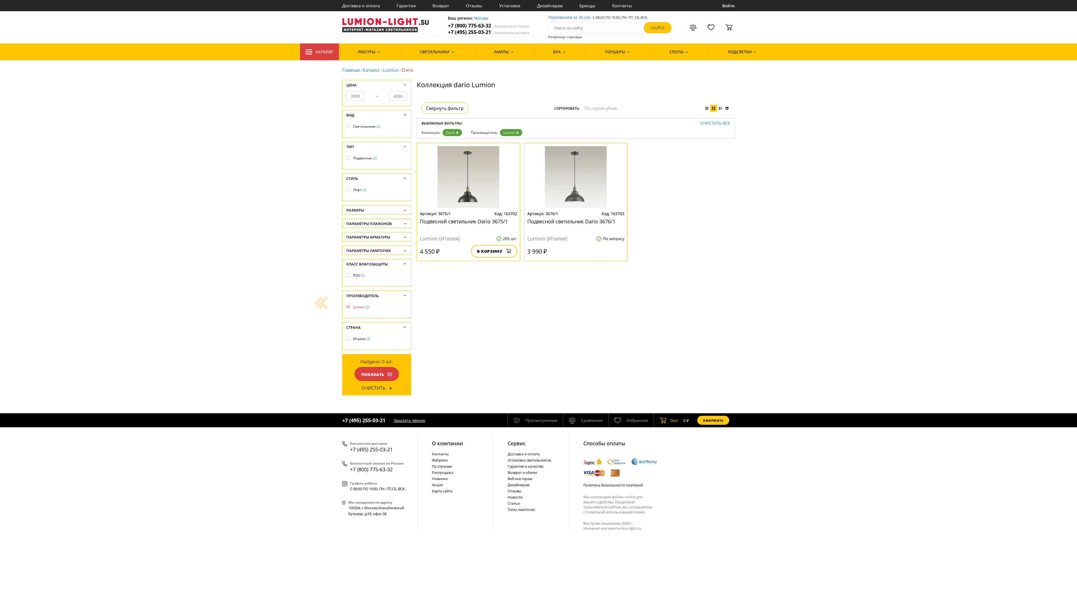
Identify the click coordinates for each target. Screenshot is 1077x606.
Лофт (360, 189)
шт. (674, 420)
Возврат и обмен (522, 472)
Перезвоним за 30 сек (569, 17)
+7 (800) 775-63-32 (488, 25)
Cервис (517, 443)
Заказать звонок (409, 420)
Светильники (367, 126)
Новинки (440, 478)
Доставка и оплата (361, 5)
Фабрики (440, 460)
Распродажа (442, 472)
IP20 (359, 275)
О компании (447, 443)
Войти (728, 5)
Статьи (514, 503)
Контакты (622, 5)
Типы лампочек (521, 509)
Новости (515, 497)
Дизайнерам (550, 5)
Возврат (440, 5)
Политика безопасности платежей (613, 485)
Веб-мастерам (520, 478)
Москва (481, 18)
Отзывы (474, 5)
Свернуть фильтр (445, 108)
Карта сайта (442, 490)
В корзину (490, 251)
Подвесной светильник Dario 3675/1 (464, 221)
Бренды (587, 5)
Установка (509, 5)
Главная (351, 70)
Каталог (324, 51)
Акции (437, 484)
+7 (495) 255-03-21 (489, 32)
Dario (450, 132)
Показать (372, 374)
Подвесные (365, 158)
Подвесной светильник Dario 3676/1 (571, 221)
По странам (442, 466)
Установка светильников (529, 460)
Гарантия (406, 5)
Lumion (391, 70)
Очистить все (715, 123)
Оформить (713, 420)
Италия (361, 338)
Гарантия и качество (526, 466)
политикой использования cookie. (615, 512)
